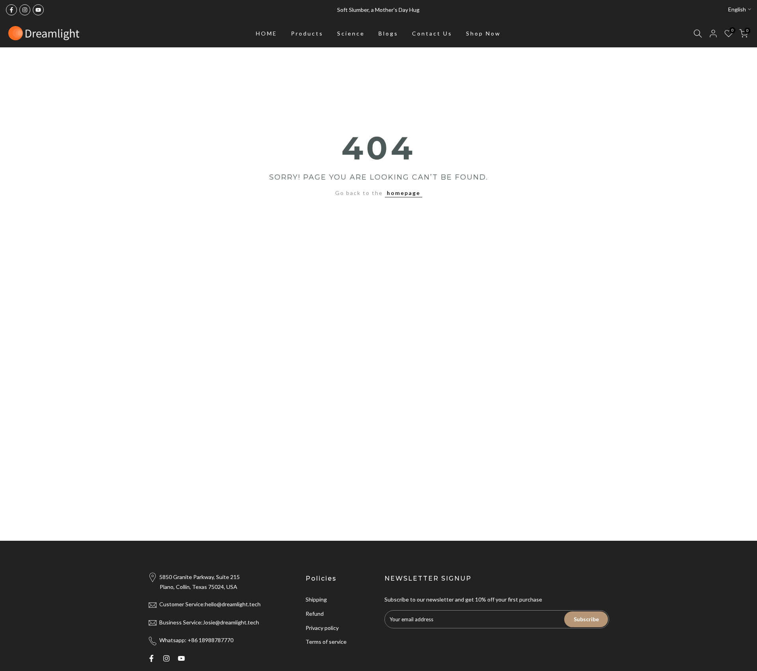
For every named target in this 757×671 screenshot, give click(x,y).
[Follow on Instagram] (24, 9)
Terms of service (326, 641)
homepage (403, 192)
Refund (315, 613)
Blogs (388, 33)
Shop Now (483, 33)
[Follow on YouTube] (38, 9)
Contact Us (432, 33)
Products (307, 33)
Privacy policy (322, 627)
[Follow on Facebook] (11, 9)
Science (351, 33)
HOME (266, 33)
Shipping (316, 599)
